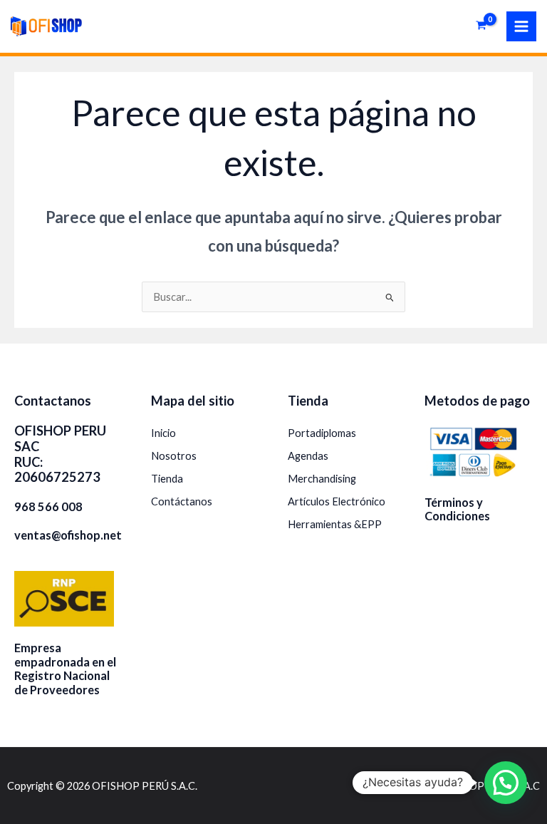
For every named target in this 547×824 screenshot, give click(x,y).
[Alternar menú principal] (521, 26)
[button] (505, 782)
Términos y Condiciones (457, 509)
